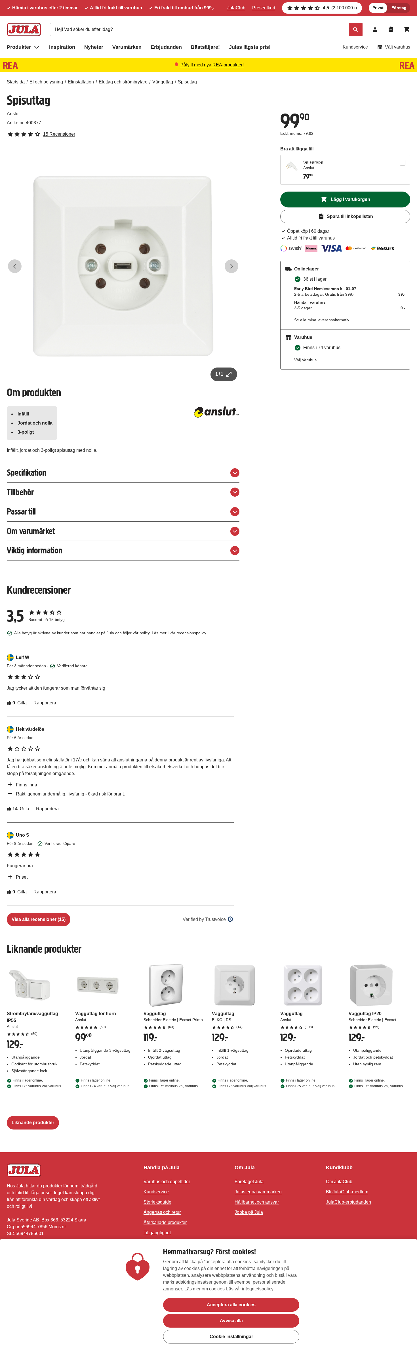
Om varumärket (31, 531)
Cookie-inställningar (231, 1336)
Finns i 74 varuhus (105, 1086)
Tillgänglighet (157, 1232)
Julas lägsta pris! (250, 47)
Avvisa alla (231, 1320)
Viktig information (34, 550)
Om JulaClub (339, 1181)
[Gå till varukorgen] (407, 29)
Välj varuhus (397, 47)
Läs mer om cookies (204, 1288)
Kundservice (355, 47)
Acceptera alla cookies (231, 1304)
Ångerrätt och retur (162, 1212)
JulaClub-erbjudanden (348, 1202)
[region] (208, 1295)
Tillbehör (20, 492)
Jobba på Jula (249, 1212)
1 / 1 (219, 374)
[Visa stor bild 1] (123, 266)
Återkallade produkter (165, 1222)
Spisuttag (187, 81)
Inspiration (62, 47)
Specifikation (26, 472)
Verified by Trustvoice (204, 919)
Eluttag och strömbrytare (123, 81)
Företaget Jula (249, 1181)
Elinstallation (81, 81)
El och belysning (46, 81)
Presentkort (263, 7)
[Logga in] (375, 29)
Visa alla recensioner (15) (39, 919)
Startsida (16, 81)
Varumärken (127, 47)
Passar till (21, 511)
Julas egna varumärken (258, 1191)
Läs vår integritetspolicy (249, 1288)
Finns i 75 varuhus (36, 1086)
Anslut (13, 113)
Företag (399, 7)
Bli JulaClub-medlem (347, 1191)
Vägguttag (162, 81)
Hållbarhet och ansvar (257, 1202)
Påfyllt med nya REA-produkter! (212, 64)
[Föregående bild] (15, 266)
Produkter (19, 47)
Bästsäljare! (205, 47)
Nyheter (93, 47)
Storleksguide (157, 1202)
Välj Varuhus (305, 360)
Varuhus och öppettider (167, 1181)
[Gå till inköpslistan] (391, 29)
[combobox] (206, 29)
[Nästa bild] (231, 266)
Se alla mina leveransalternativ (321, 320)
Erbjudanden (166, 47)
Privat (378, 7)
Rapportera (44, 702)
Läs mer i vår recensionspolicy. (179, 633)
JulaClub (236, 7)
